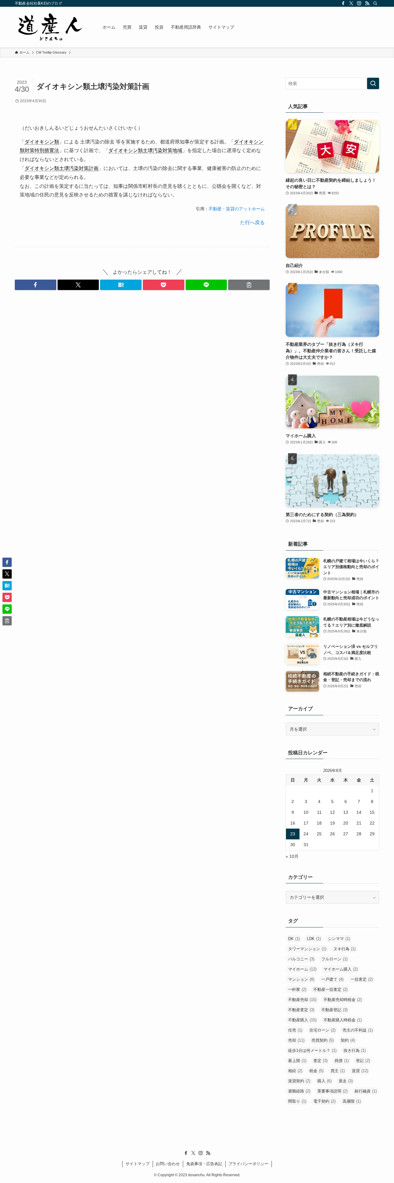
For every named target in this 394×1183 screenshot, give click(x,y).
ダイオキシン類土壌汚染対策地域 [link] (145, 150)
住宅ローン (322, 1030)
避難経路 (299, 1091)
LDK (314, 938)
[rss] (367, 3)
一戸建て (332, 979)
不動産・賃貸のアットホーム (237, 208)
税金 (316, 1070)
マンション (301, 979)
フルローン (334, 959)
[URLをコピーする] (249, 285)
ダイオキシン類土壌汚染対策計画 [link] (61, 168)
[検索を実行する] (373, 83)
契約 (348, 1040)
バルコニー (301, 959)
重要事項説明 (332, 1091)
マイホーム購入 (341, 969)
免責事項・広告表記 (204, 1163)
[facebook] (343, 3)
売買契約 (323, 1040)
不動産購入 (302, 1020)
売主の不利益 (358, 1030)
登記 (363, 1060)
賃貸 (360, 1070)
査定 (320, 1060)
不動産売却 (302, 999)
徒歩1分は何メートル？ (312, 1050)
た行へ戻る (252, 222)
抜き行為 (355, 1050)
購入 (324, 1081)
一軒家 (297, 989)
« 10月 (292, 856)
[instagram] (359, 3)
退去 (346, 1081)
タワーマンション (307, 949)
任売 (295, 1030)
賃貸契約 (299, 1081)
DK (294, 938)
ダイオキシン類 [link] (42, 141)
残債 (342, 1060)
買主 (338, 1070)
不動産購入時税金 (343, 1020)
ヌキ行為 (344, 949)
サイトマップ (138, 1163)
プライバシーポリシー (248, 1163)
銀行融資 (366, 1091)
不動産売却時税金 (343, 999)
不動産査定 (301, 1009)
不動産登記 (334, 1009)
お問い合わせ (168, 1163)
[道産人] (50, 27)
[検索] (375, 3)
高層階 (352, 1101)
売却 (296, 1040)
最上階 (297, 1060)
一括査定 (362, 979)
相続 (295, 1070)
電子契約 (324, 1101)
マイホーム (302, 969)
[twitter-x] (351, 3)
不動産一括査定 (330, 989)
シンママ (339, 938)
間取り (297, 1101)
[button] (35, 285)
